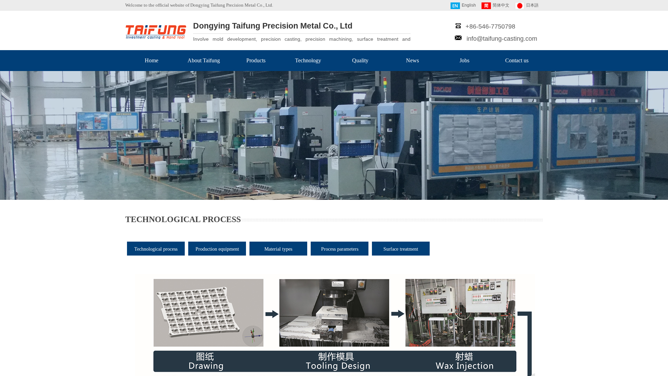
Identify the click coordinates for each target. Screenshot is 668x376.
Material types (278, 249)
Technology (308, 60)
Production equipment (217, 249)
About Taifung (204, 60)
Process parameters (339, 249)
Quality (360, 60)
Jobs (464, 60)
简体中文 (501, 5)
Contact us (516, 60)
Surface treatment (400, 249)
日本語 (532, 5)
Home (151, 60)
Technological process (155, 249)
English (469, 5)
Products (255, 60)
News (412, 60)
